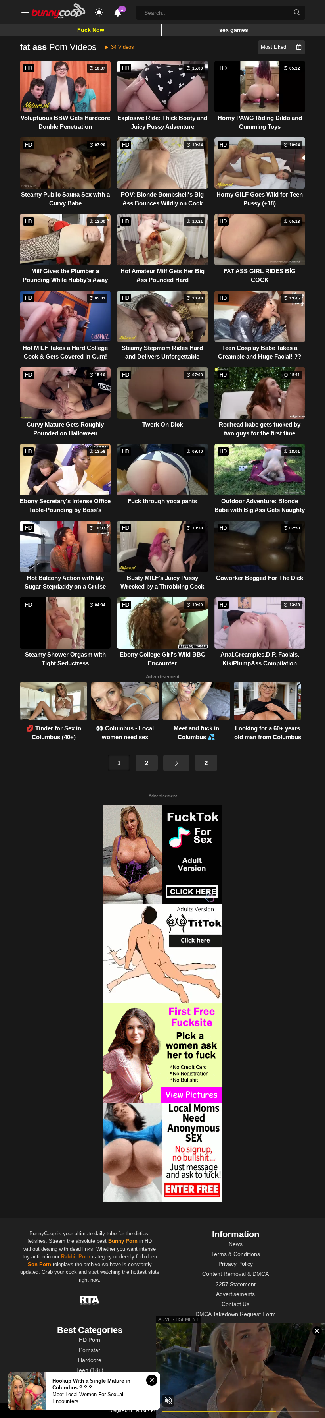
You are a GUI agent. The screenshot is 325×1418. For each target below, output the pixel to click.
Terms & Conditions (235, 1254)
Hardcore (89, 1360)
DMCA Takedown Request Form (235, 1314)
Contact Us (235, 1304)
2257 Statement (236, 1284)
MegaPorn (120, 1410)
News (236, 1244)
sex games (233, 30)
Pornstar (89, 1350)
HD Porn (89, 1340)
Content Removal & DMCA (235, 1274)
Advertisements (235, 1294)
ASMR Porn (148, 1410)
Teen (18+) (89, 1370)
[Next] (176, 763)
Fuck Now (90, 30)
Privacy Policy (235, 1264)
